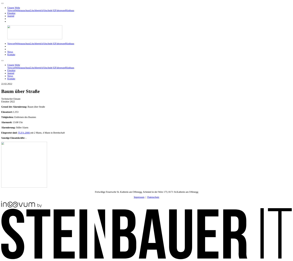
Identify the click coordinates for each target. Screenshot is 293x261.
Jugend (10, 16)
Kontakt (11, 54)
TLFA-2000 (24, 132)
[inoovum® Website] (21, 206)
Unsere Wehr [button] (13, 7)
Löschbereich (36, 10)
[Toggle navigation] (2, 60)
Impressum (139, 197)
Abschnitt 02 (49, 10)
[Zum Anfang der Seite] (2, 3)
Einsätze (11, 13)
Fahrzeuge (60, 10)
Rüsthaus (69, 10)
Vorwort (11, 10)
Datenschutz (153, 197)
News (10, 52)
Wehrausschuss (22, 10)
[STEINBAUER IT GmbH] (146, 258)
